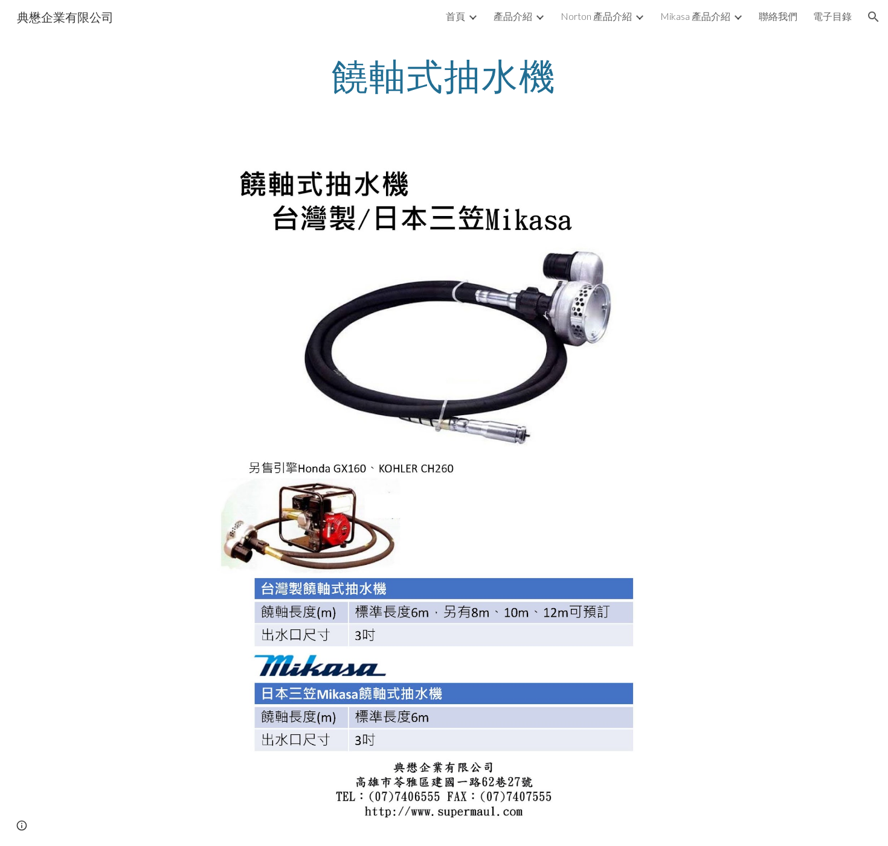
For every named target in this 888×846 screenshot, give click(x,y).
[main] (444, 75)
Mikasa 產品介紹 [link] (695, 16)
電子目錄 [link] (832, 16)
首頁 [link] (455, 16)
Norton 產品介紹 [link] (596, 16)
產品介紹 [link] (513, 16)
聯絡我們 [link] (778, 16)
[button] (873, 16)
